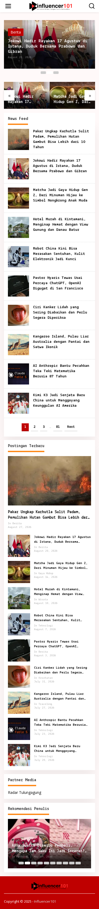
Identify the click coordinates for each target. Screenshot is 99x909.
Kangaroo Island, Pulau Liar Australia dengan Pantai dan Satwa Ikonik (61, 342)
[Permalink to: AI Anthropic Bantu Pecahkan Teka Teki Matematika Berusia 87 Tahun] (18, 373)
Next (71, 427)
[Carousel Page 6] (52, 863)
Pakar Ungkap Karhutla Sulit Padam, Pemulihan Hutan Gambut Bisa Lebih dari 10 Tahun (49, 515)
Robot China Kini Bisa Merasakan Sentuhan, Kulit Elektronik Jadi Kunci (59, 254)
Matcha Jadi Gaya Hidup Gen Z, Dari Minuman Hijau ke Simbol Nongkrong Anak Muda (72, 100)
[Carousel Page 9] (71, 863)
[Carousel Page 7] (59, 863)
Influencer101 (45, 901)
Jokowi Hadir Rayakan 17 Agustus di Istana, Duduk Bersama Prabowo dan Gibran (47, 46)
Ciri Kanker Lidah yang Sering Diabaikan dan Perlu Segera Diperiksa (60, 312)
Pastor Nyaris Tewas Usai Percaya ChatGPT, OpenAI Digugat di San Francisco (58, 283)
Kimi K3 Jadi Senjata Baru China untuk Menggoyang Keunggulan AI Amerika (59, 400)
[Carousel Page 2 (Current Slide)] (49, 72)
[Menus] (8, 6)
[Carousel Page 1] (43, 72)
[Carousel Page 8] (65, 863)
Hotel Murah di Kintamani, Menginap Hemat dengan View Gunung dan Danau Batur (60, 224)
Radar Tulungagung (24, 792)
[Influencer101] (50, 5)
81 (58, 427)
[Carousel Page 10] (78, 863)
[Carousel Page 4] (40, 863)
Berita (16, 32)
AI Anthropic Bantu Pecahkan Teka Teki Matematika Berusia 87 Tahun (61, 371)
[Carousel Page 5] (46, 863)
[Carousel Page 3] (56, 72)
